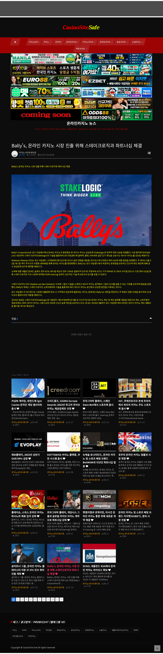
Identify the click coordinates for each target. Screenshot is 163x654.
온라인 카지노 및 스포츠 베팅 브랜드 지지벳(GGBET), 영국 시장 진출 (134, 516)
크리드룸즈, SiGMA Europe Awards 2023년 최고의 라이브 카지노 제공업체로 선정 (63, 404)
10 (52, 599)
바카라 (58, 42)
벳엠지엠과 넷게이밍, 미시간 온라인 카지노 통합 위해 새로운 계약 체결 (99, 516)
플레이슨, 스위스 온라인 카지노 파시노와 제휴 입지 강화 (27, 514)
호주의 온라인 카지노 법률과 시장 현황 (134, 456)
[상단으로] (157, 648)
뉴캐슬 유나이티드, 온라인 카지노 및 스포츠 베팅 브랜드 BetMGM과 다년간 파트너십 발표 (99, 460)
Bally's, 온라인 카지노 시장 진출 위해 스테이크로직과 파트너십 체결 (63, 569)
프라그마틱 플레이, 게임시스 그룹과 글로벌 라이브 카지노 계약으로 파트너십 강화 (63, 516)
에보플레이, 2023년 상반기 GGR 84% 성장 (25, 456)
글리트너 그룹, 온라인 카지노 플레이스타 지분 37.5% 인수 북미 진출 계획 (28, 569)
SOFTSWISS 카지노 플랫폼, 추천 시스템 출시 (63, 456)
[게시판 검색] (149, 375)
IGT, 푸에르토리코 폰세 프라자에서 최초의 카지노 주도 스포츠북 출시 (134, 404)
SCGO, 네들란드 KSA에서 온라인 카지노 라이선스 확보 (99, 568)
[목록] (149, 153)
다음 (57, 599)
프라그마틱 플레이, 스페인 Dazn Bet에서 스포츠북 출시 (98, 402)
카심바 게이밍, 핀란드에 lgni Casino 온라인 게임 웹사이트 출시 (26, 404)
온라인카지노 (71, 42)
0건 (23, 154)
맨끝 (61, 599)
